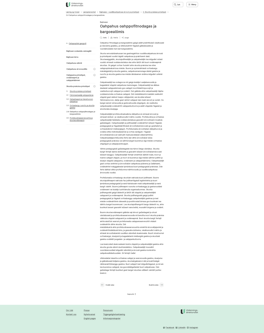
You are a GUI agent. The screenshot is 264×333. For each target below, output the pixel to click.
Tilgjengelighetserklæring (114, 314)
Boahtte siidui (153, 285)
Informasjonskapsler (111, 318)
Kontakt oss (71, 314)
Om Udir (69, 310)
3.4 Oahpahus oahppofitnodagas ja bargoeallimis (85, 15)
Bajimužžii (130, 294)
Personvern (108, 310)
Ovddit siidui (110, 285)
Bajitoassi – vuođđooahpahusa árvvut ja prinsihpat (119, 12)
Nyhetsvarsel (89, 314)
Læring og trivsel (72, 12)
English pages (90, 318)
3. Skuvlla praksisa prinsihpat (154, 12)
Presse (87, 310)
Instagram (193, 327)
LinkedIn (182, 327)
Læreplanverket (89, 12)
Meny (193, 4)
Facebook (170, 327)
